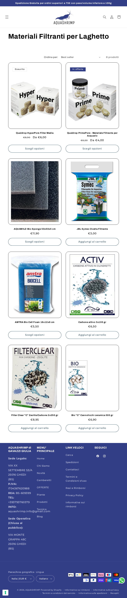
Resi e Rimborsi (75, 488)
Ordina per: (51, 57)
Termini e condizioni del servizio (58, 593)
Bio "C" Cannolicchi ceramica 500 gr (92, 415)
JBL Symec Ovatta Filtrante (92, 229)
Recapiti (114, 593)
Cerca (69, 455)
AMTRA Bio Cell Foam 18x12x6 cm (35, 322)
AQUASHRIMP (32, 590)
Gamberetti (44, 480)
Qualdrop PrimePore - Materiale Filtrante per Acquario (92, 134)
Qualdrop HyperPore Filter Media (34, 133)
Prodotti (42, 502)
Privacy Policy (74, 495)
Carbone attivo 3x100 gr (92, 322)
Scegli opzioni (34, 148)
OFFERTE (43, 487)
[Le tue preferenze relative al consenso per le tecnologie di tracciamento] (5, 593)
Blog (40, 516)
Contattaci (72, 469)
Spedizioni (72, 462)
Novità (41, 473)
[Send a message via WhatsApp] (121, 580)
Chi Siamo (43, 465)
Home (41, 458)
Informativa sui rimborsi (75, 504)
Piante (41, 494)
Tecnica (41, 509)
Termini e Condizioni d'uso (76, 478)
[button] (6, 17)
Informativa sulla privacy (106, 590)
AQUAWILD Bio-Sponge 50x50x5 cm (35, 229)
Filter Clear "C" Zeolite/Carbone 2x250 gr (34, 415)
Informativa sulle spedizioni (93, 593)
